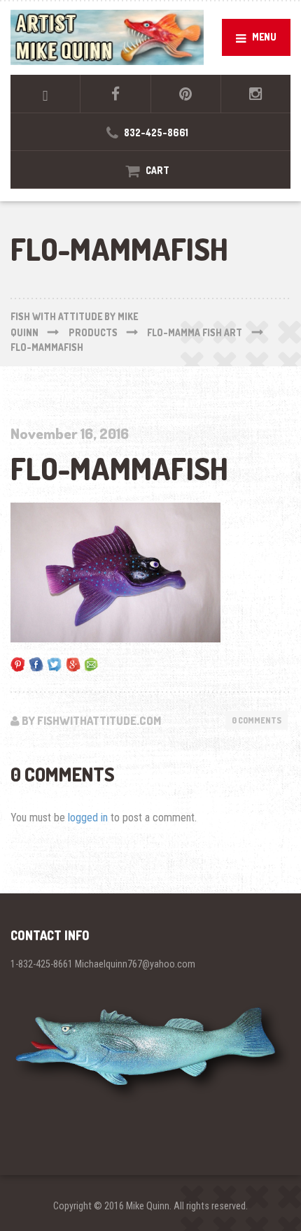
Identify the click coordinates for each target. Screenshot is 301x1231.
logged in (88, 817)
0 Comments (256, 720)
